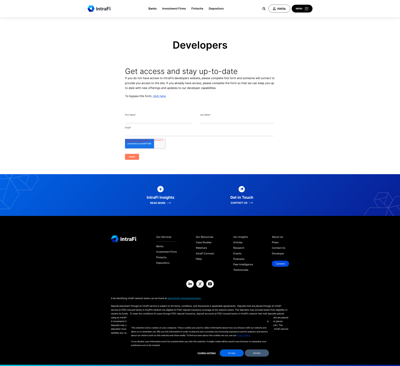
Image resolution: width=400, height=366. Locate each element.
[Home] (99, 8)
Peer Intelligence (243, 264)
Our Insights (240, 236)
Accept (231, 353)
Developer (278, 253)
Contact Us (278, 247)
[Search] (264, 9)
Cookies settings (207, 353)
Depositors (216, 8)
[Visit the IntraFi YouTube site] (210, 284)
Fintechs (197, 8)
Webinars (201, 247)
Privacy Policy (243, 335)
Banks (152, 8)
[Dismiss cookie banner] (268, 322)
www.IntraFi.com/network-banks (184, 298)
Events (237, 253)
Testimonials (240, 269)
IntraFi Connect (205, 253)
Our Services (163, 236)
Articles (237, 242)
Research (238, 247)
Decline (257, 353)
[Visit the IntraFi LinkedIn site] (190, 284)
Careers (280, 263)
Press (275, 242)
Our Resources (204, 236)
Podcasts (239, 258)
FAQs (199, 258)
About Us (277, 236)
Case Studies (204, 242)
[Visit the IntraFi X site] (200, 284)
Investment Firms (174, 8)
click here (159, 96)
